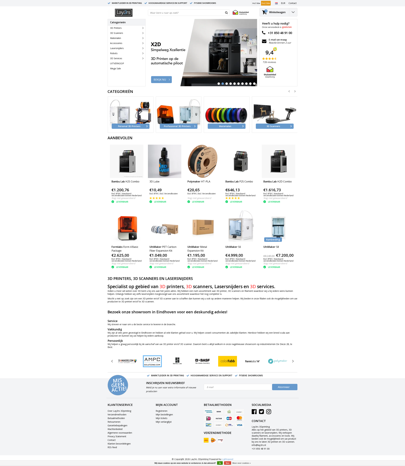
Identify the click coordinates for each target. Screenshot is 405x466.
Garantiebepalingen (117, 425)
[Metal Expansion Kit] (202, 226)
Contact (112, 439)
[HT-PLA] (202, 161)
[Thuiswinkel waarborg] (241, 12)
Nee (227, 463)
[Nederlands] (276, 3)
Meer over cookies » (241, 463)
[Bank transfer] (219, 412)
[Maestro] (229, 418)
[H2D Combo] (278, 161)
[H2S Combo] (126, 161)
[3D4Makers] (127, 361)
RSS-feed (112, 447)
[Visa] (239, 425)
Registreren (161, 410)
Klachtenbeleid (115, 429)
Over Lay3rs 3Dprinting (119, 410)
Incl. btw (256, 3)
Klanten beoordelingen (119, 443)
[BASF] (202, 361)
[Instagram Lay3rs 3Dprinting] (268, 412)
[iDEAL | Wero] (208, 418)
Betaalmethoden (116, 418)
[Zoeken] (226, 13)
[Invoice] (219, 418)
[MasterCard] (239, 418)
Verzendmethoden (117, 414)
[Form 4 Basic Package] (126, 226)
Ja (220, 463)
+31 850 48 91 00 (261, 448)
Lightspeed (227, 459)
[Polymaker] (277, 361)
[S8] (278, 226)
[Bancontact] (208, 425)
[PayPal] (219, 425)
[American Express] (208, 412)
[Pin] (229, 425)
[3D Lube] (164, 161)
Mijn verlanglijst (164, 421)
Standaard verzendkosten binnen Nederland (127, 194)
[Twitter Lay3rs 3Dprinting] (261, 412)
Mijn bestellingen (164, 414)
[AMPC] (152, 361)
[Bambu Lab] (177, 361)
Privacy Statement (117, 436)
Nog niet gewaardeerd (123, 198)
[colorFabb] (227, 361)
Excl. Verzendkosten (169, 193)
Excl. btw (266, 3)
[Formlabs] (252, 361)
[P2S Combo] (240, 161)
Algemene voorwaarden (120, 432)
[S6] (240, 226)
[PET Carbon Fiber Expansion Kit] (164, 226)
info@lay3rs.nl (259, 445)
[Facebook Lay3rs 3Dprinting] (254, 412)
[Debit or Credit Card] (239, 412)
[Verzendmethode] (206, 440)
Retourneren (114, 421)
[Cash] (229, 412)
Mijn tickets (161, 418)
